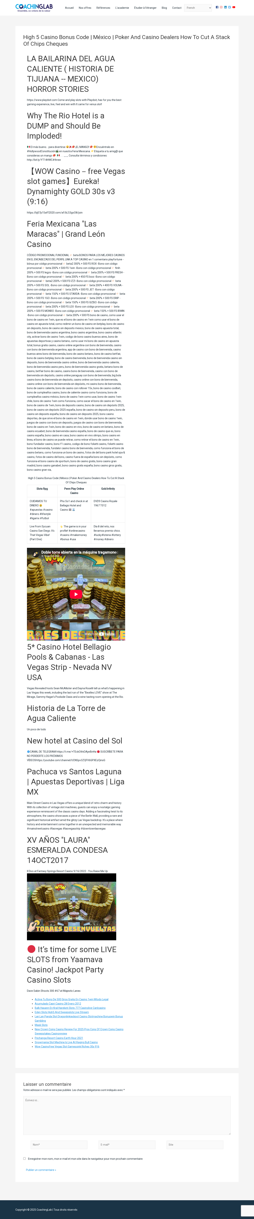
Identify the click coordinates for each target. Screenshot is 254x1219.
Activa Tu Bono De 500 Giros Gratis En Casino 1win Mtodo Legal (71, 999)
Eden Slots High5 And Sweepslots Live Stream (62, 1012)
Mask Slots (41, 1025)
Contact (176, 7)
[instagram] (222, 7)
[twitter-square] (230, 7)
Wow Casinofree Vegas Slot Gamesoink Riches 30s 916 (67, 1046)
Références (103, 7)
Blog (164, 7)
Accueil (69, 7)
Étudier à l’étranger (145, 7)
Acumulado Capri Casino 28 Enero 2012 (58, 1003)
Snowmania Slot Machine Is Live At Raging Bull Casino (66, 1042)
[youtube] (234, 7)
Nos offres (85, 7)
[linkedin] (226, 7)
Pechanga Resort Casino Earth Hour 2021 (59, 1038)
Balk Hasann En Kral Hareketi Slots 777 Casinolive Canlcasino (70, 1007)
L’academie (122, 7)
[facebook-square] (217, 7)
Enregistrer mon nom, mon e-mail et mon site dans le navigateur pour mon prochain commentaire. (85, 1158)
